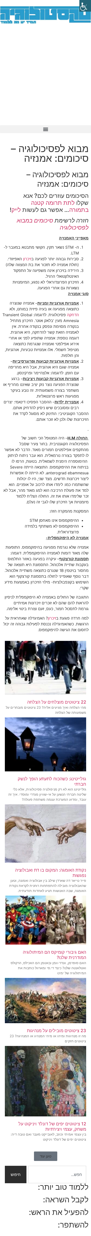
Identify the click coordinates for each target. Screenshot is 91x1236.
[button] (45, 129)
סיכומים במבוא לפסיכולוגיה (53, 224)
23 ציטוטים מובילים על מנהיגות (56, 1030)
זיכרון (27, 258)
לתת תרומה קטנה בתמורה (60, 206)
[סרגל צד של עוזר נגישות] (85, 6)
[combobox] (57, 1174)
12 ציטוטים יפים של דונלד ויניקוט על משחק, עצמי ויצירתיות (52, 1126)
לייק (16, 209)
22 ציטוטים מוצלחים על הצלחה (56, 702)
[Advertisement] (45, 77)
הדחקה (73, 314)
